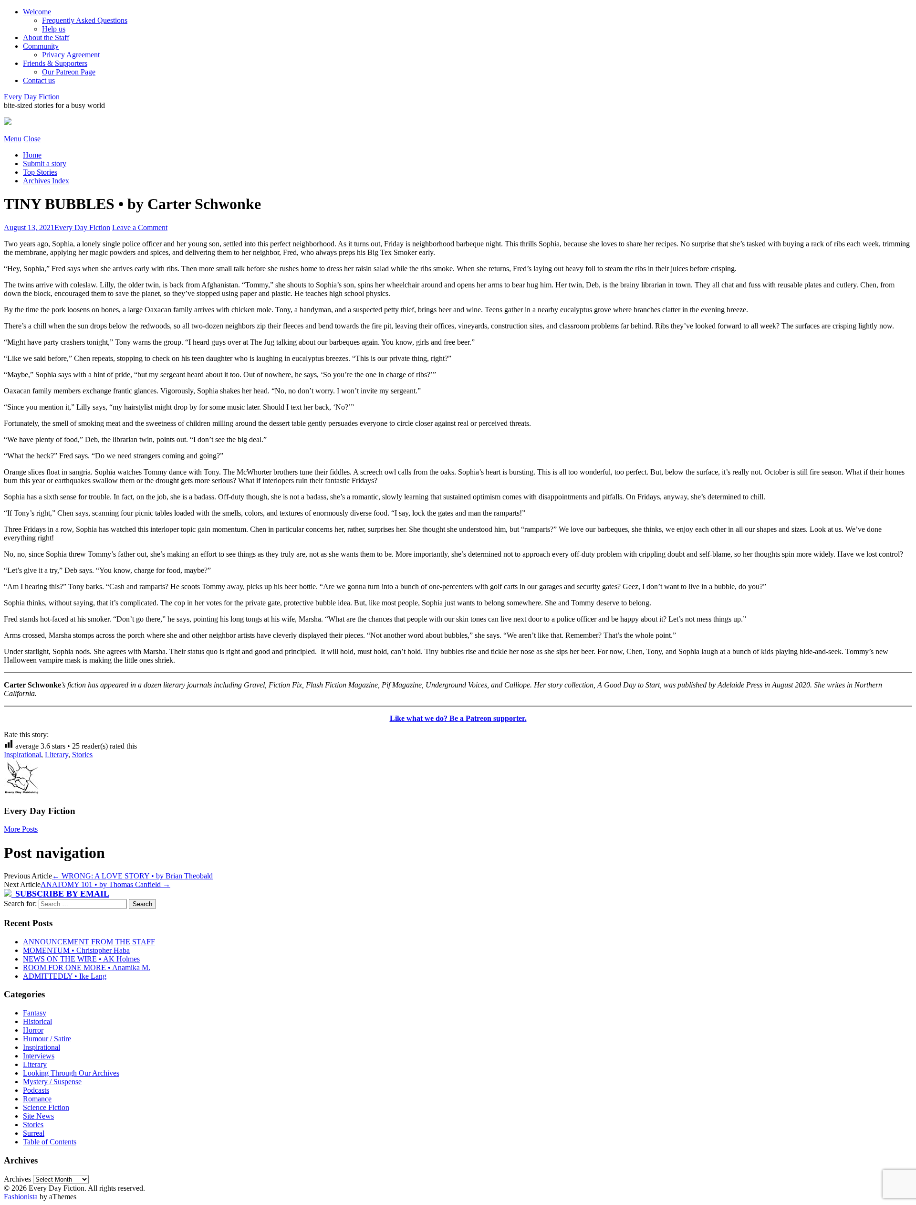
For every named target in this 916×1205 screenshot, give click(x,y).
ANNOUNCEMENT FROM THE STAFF (89, 942)
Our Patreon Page (68, 72)
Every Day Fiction (32, 97)
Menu (12, 139)
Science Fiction (46, 1107)
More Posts (21, 829)
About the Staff (46, 37)
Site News (38, 1116)
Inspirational (22, 754)
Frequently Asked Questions (84, 20)
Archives (17, 1179)
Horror (33, 1030)
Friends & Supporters (55, 63)
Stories (82, 754)
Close (32, 139)
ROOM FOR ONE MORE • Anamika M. (86, 967)
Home (32, 155)
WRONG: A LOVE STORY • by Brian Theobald (132, 876)
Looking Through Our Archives (71, 1073)
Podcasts (36, 1090)
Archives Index (46, 181)
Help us (53, 29)
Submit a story (44, 163)
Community (41, 46)
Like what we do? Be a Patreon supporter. (458, 718)
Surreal (33, 1133)
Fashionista (21, 1197)
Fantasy (34, 1013)
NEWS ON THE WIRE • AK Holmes (81, 959)
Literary (56, 754)
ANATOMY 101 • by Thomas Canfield (105, 884)
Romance (37, 1099)
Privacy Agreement (71, 55)
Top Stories (40, 172)
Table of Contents (49, 1142)
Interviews (38, 1056)
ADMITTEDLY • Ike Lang (64, 976)
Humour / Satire (47, 1039)
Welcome (37, 12)
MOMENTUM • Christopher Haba (76, 950)
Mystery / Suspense (52, 1082)
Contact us (39, 80)
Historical (37, 1021)
